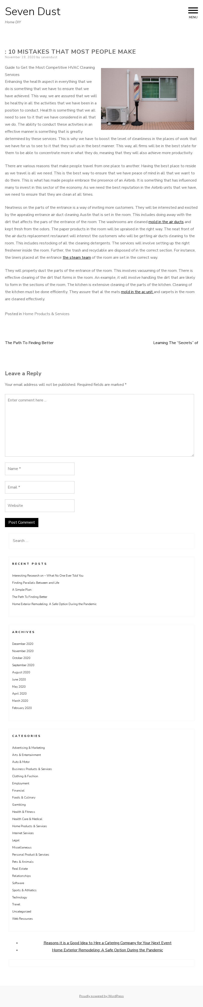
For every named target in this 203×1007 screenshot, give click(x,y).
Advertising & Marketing (28, 748)
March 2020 (20, 701)
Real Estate (20, 869)
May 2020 (18, 687)
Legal (16, 840)
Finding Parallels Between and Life (35, 583)
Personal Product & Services (30, 855)
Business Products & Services (32, 769)
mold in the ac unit (137, 292)
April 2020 (19, 694)
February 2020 (22, 708)
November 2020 (22, 651)
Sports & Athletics (24, 890)
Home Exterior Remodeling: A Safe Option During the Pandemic (54, 604)
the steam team (77, 257)
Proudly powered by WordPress (101, 996)
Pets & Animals (23, 862)
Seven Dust (32, 11)
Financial (18, 791)
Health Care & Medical (27, 819)
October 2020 (21, 658)
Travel (16, 904)
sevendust (49, 57)
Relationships (21, 876)
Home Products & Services (46, 314)
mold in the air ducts (166, 222)
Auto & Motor (21, 762)
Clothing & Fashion (25, 776)
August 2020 (21, 672)
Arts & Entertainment (26, 755)
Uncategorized (21, 911)
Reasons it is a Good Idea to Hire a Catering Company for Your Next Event (108, 943)
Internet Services (23, 833)
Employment (20, 783)
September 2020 (23, 665)
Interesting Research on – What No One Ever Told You (47, 576)
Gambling (19, 805)
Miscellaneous (22, 847)
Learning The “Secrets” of (175, 343)
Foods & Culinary (23, 797)
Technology (19, 897)
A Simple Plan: (22, 590)
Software (18, 883)
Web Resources (22, 919)
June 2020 (19, 679)
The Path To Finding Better (29, 343)
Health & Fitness (23, 812)
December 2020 (22, 644)
